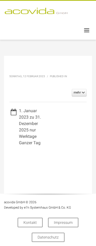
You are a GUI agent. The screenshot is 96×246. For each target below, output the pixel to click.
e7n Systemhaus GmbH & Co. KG (47, 207)
